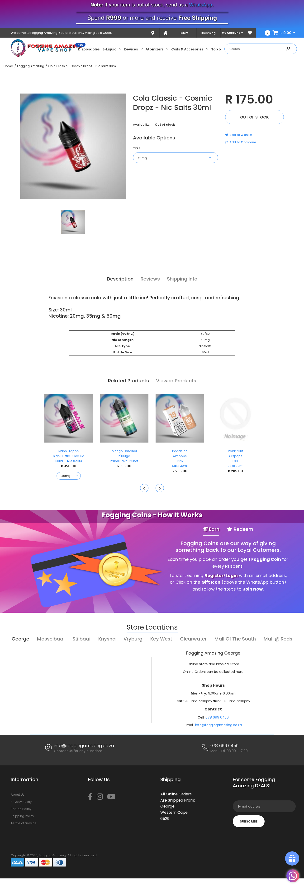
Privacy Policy (21, 801)
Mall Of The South (235, 639)
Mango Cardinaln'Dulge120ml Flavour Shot (124, 456)
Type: (137, 148)
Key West (161, 639)
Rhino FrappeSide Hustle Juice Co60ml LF (68, 456)
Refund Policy (21, 809)
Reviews (150, 279)
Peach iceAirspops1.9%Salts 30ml (180, 458)
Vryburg (133, 639)
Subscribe (248, 821)
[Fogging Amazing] (46, 56)
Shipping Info (182, 279)
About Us (17, 794)
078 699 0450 (217, 717)
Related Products (128, 380)
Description (120, 279)
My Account (231, 33)
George (20, 639)
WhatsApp (200, 5)
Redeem (243, 529)
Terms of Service (24, 823)
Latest (184, 33)
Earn (213, 529)
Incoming (208, 33)
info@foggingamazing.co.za (218, 725)
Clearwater (193, 639)
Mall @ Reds (278, 639)
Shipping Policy (22, 816)
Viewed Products (176, 380)
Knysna (107, 639)
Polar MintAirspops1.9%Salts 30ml (235, 458)
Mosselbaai (51, 639)
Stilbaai (81, 639)
